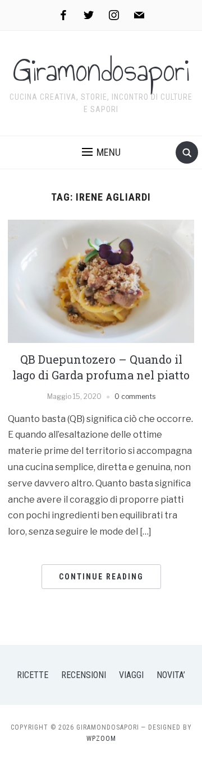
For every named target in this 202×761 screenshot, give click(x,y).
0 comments (134, 396)
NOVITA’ (171, 675)
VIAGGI (131, 675)
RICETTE (32, 675)
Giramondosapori (101, 71)
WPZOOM (101, 739)
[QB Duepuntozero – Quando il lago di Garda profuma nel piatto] (101, 280)
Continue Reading (101, 576)
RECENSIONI (83, 675)
